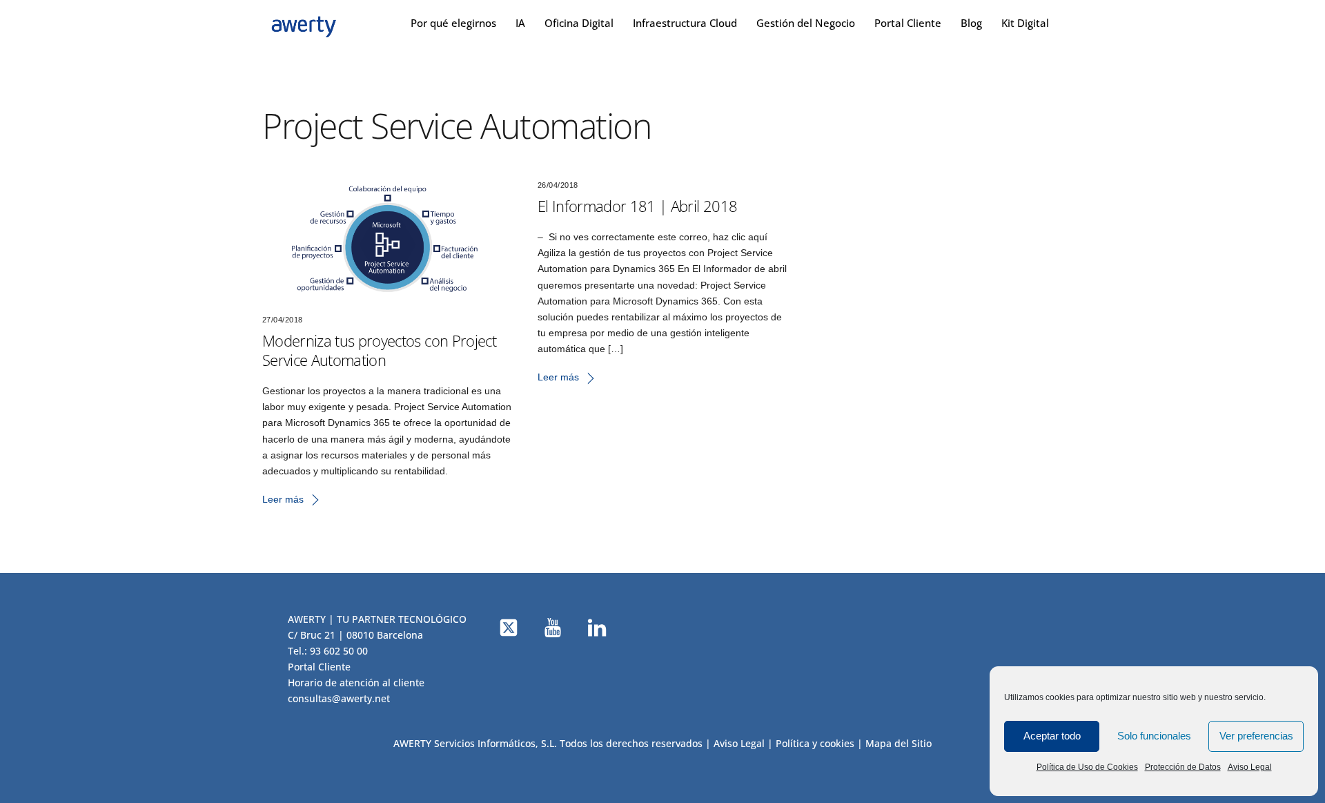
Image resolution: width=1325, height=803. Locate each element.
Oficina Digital (579, 23)
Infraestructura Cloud (685, 23)
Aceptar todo (1052, 736)
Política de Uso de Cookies (1087, 767)
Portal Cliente (907, 23)
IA (520, 23)
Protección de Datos (1183, 767)
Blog (971, 23)
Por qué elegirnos (453, 23)
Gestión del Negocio (805, 23)
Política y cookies (815, 743)
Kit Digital (1025, 23)
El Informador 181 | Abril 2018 (637, 205)
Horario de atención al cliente (356, 682)
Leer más (283, 499)
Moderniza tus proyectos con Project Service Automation (379, 350)
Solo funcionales (1154, 736)
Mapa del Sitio (898, 743)
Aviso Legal (1250, 767)
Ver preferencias (1256, 736)
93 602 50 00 (339, 650)
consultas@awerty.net (339, 698)
